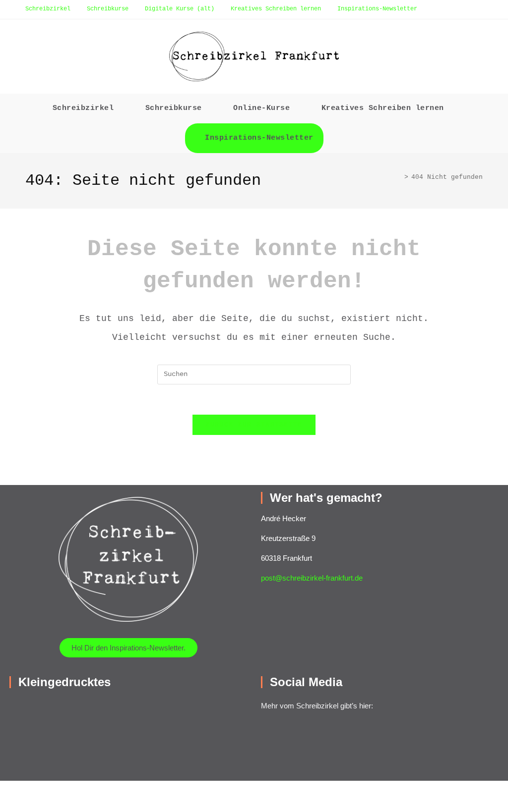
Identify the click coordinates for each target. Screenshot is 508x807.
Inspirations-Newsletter (377, 8)
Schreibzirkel (47, 8)
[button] (110, 707)
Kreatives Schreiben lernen (276, 8)
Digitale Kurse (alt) (179, 8)
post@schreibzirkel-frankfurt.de (312, 578)
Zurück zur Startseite (253, 425)
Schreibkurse (107, 8)
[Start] (398, 177)
